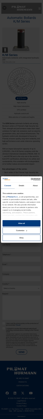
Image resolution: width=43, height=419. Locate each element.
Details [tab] (21, 185)
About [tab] (35, 185)
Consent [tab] (7, 185)
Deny (21, 238)
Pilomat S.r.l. (12, 197)
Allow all (21, 223)
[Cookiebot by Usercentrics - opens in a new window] (30, 179)
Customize (20, 230)
